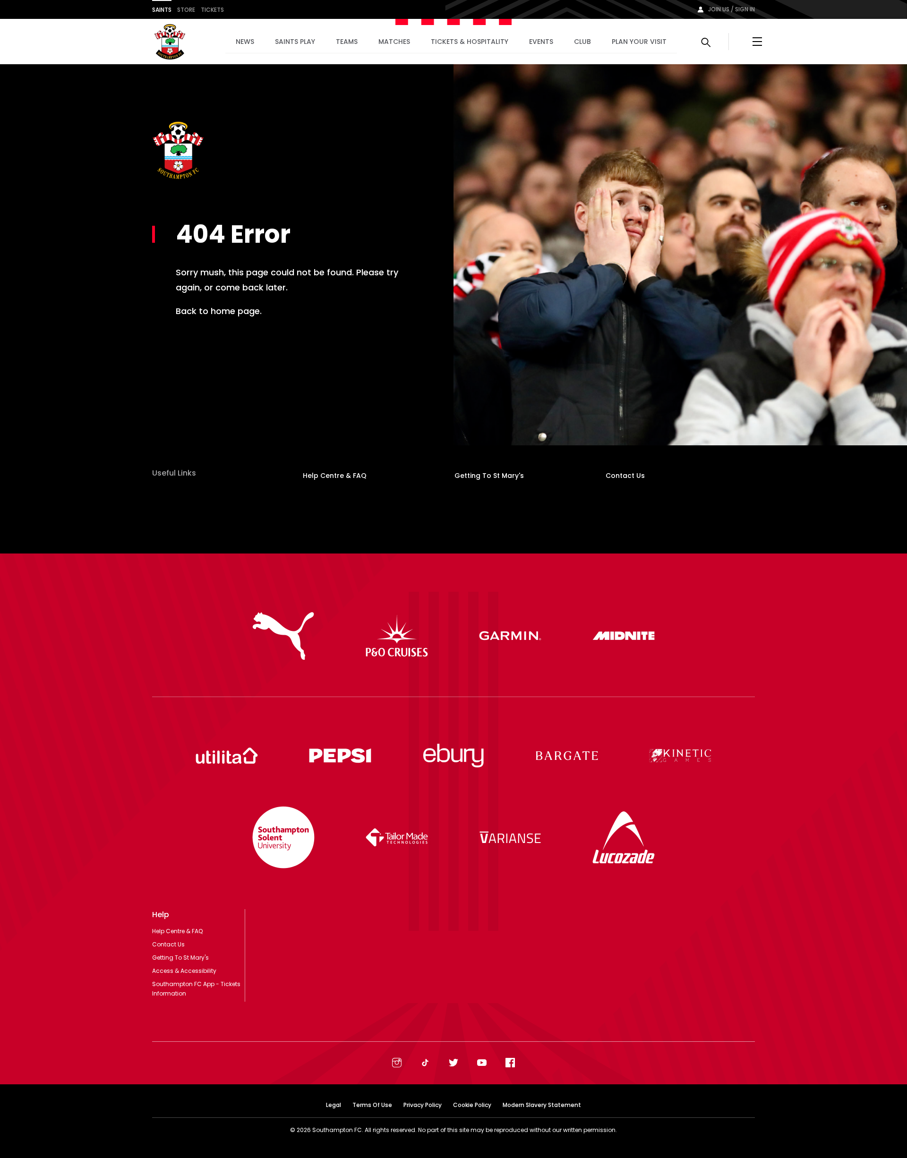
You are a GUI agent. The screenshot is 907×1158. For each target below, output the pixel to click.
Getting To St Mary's (489, 475)
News (245, 41)
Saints (161, 10)
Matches (394, 41)
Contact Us (625, 475)
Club (582, 41)
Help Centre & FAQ (335, 475)
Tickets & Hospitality (469, 41)
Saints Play (295, 41)
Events (541, 41)
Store (186, 10)
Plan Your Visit (639, 41)
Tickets (212, 10)
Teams (347, 41)
